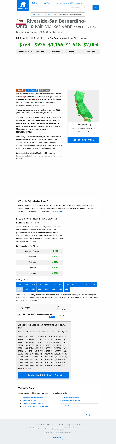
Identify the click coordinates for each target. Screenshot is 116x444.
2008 (33, 284)
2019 (26, 289)
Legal (72, 425)
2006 (19, 284)
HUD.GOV (74, 428)
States (40, 14)
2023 (53, 289)
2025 (67, 289)
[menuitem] (36, 3)
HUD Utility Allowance (70, 398)
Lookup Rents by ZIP (65, 3)
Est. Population (61, 308)
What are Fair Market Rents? (33, 398)
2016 (87, 284)
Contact (77, 425)
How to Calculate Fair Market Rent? (36, 406)
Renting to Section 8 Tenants (33, 404)
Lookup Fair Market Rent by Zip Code (42, 375)
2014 (73, 284)
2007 (26, 284)
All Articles (66, 406)
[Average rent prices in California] (20, 314)
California (48, 14)
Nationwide (35, 3)
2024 (60, 289)
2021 (39, 289)
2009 (39, 284)
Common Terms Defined (71, 401)
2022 (46, 289)
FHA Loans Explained (30, 401)
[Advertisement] (47, 72)
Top (88, 415)
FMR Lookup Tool (52, 425)
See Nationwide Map (83, 140)
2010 (46, 284)
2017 (94, 284)
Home (33, 14)
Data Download (64, 425)
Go (95, 7)
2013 (67, 284)
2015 (80, 284)
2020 (33, 289)
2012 (60, 284)
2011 (53, 284)
